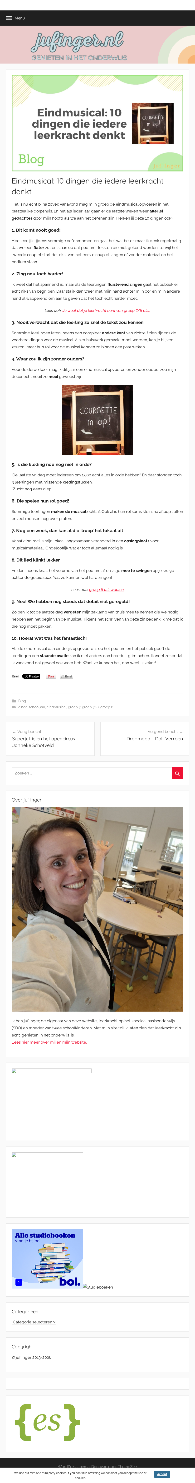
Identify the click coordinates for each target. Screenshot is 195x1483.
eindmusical (56, 707)
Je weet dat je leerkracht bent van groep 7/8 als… (106, 310)
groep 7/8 (90, 707)
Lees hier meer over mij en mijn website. (49, 1042)
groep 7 (74, 707)
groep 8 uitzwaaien (106, 589)
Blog (22, 701)
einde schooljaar (31, 707)
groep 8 (106, 707)
